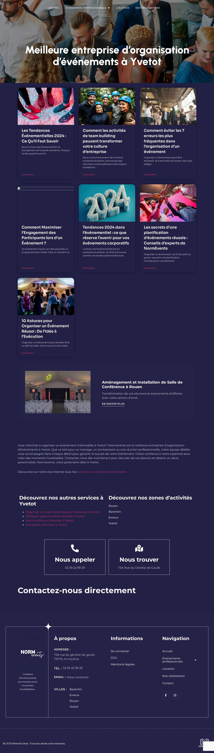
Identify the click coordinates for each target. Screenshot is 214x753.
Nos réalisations (148, 7)
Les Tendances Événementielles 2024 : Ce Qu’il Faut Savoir (44, 135)
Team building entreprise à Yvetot (49, 520)
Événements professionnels (86, 7)
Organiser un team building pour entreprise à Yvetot (62, 512)
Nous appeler (75, 559)
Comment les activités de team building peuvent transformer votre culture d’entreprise (104, 141)
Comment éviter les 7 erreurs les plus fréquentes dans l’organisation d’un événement (164, 141)
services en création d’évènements (102, 472)
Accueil (54, 7)
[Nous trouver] (139, 548)
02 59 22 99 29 (73, 668)
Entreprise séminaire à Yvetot (46, 524)
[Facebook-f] (165, 695)
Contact (167, 683)
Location (122, 7)
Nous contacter (78, 677)
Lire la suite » (28, 174)
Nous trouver (139, 559)
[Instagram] (175, 695)
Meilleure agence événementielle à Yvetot (55, 516)
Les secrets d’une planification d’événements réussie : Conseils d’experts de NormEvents (166, 238)
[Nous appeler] (75, 548)
